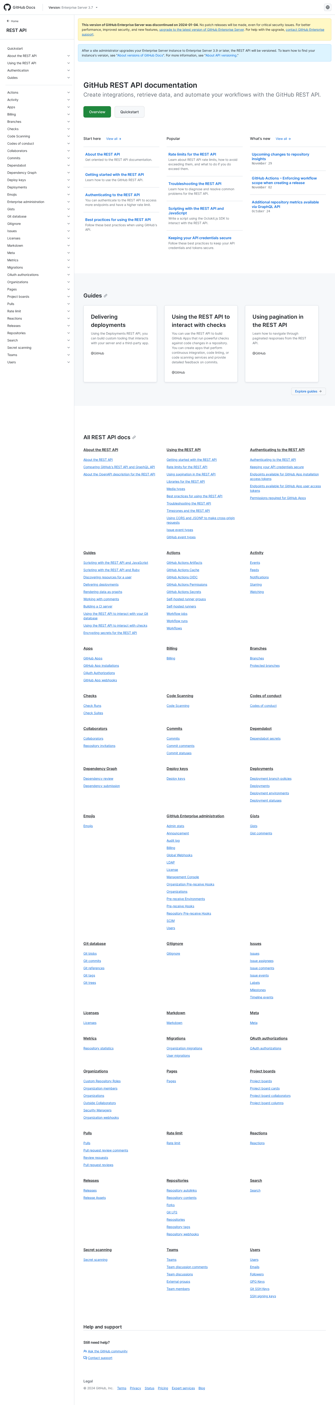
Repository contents (181, 1198)
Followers (257, 1274)
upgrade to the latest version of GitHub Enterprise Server (201, 29)
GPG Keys (257, 1281)
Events (255, 562)
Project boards (263, 1071)
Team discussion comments (187, 1267)
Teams (172, 1249)
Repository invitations (99, 746)
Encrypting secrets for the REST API (110, 633)
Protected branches (265, 665)
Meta (254, 1012)
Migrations (176, 1038)
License (172, 870)
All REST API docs (106, 437)
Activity (256, 552)
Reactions (258, 1133)
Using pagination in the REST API (191, 474)
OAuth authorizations (269, 1038)
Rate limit (175, 1133)
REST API (16, 30)
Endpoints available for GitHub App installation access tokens (284, 476)
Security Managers (97, 1110)
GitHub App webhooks (100, 680)
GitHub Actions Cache (183, 570)
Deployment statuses (265, 800)
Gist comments (261, 833)
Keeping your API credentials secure (277, 467)
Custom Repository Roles (102, 1081)
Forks (171, 1205)
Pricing (163, 1388)
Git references (93, 968)
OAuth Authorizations (99, 673)
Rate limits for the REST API (187, 467)
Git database (94, 943)
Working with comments (101, 599)
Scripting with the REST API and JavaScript (115, 562)
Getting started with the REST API (192, 459)
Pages (172, 1071)
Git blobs (90, 953)
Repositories (177, 1180)
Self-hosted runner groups (186, 599)
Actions (173, 552)
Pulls (87, 1133)
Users (171, 928)
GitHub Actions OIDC (182, 577)
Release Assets (94, 1198)
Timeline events (261, 997)
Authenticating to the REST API (277, 449)
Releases (91, 1180)
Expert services (183, 1388)
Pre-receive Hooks (180, 906)
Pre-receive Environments (186, 899)
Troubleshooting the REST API (189, 503)
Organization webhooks (101, 1117)
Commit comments (180, 746)
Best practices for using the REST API (194, 496)
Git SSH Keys (259, 1289)
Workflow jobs (177, 613)
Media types (176, 489)
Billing (172, 648)
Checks (90, 695)
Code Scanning (180, 695)
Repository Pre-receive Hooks (189, 913)
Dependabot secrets (265, 738)
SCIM (171, 921)
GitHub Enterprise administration (195, 816)
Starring (256, 584)
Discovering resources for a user (107, 577)
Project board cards (265, 1088)
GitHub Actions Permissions (187, 584)
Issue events (259, 975)
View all (111, 139)
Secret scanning (97, 1249)
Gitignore (175, 943)
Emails (254, 1267)
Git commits (92, 961)
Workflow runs (177, 621)
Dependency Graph (100, 768)
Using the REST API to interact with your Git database (115, 616)
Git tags (89, 975)
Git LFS (172, 1212)
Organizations (177, 891)
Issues (255, 943)
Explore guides (306, 391)
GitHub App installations (101, 665)
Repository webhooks (183, 1234)
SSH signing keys (263, 1296)
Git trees (89, 983)
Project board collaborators (270, 1095)
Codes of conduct (265, 695)
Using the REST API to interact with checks (115, 625)
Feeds (254, 570)
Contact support (100, 1358)
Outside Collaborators (99, 1103)
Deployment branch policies (270, 778)
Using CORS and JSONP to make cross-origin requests (201, 520)
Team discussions (180, 1274)
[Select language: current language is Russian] (327, 7)
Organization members (100, 1088)
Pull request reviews (98, 1165)
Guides (92, 295)
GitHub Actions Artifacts (184, 562)
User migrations (178, 1055)
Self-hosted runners (181, 606)
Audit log (173, 840)
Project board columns (266, 1103)
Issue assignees (261, 961)
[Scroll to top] (325, 1395)
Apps (88, 648)
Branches (258, 648)
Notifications (259, 577)
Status (149, 1388)
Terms (121, 1388)
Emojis (89, 816)
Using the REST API (184, 449)
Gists (254, 816)
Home (14, 21)
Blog (201, 1388)
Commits (174, 728)
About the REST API (100, 449)
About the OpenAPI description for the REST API (119, 474)
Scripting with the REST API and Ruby (111, 570)
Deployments (261, 768)
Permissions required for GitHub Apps (278, 498)
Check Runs (92, 706)
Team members (178, 1289)
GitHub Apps (92, 658)
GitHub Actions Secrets (184, 592)
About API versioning (221, 55)
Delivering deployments (101, 584)
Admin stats (175, 826)
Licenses (91, 1012)
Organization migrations (184, 1048)
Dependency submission (101, 786)
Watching (257, 592)
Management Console (183, 877)
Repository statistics (98, 1048)
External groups (178, 1281)
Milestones (258, 990)
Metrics (90, 1038)
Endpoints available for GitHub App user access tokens (285, 488)
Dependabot (261, 728)
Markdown (176, 1012)
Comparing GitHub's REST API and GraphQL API (119, 467)
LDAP (171, 862)
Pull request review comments (105, 1150)
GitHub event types (181, 537)
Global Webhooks (179, 855)
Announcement (178, 833)
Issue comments (262, 968)
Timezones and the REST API (188, 511)
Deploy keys (177, 768)
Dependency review (98, 778)
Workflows (174, 628)
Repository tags (178, 1227)
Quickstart (129, 112)
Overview (97, 112)
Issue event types (180, 530)
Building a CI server (97, 606)
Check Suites (93, 713)
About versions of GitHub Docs (140, 55)
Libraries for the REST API (186, 481)
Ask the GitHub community (108, 1351)
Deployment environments (269, 793)
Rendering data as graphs (102, 592)
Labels (255, 983)
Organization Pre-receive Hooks (190, 884)
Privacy (135, 1388)
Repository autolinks (182, 1190)
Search (256, 1180)
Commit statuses (179, 753)
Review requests (95, 1157)
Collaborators (95, 728)
